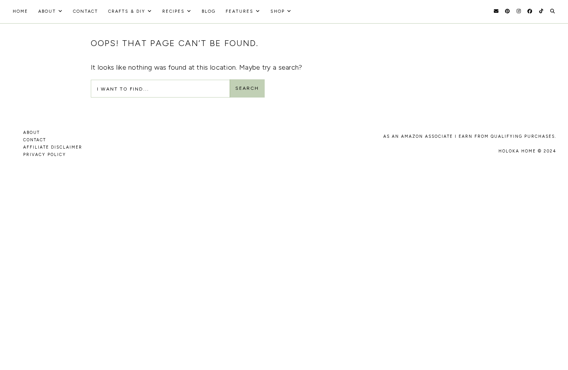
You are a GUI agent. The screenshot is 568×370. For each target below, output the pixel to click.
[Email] (496, 11)
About (47, 11)
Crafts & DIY (126, 11)
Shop (277, 11)
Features (239, 11)
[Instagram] (519, 11)
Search (247, 88)
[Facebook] (529, 11)
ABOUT (31, 132)
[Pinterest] (507, 11)
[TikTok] (541, 11)
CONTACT (34, 139)
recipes (173, 11)
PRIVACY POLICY (44, 154)
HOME (20, 11)
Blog (209, 11)
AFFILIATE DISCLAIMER (52, 147)
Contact (85, 11)
